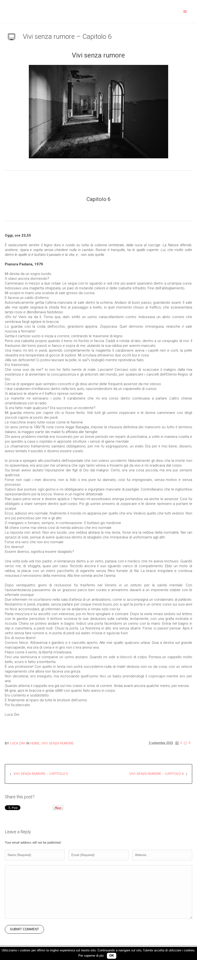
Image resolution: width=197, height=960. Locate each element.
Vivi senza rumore (58, 743)
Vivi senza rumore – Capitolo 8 (156, 774)
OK (111, 955)
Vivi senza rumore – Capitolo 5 (40, 774)
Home (35, 743)
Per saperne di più (91, 955)
